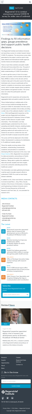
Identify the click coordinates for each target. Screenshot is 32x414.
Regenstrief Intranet (25, 408)
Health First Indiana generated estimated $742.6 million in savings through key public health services (18, 252)
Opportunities (5, 363)
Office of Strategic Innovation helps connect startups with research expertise (18, 260)
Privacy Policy (6, 408)
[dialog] (30, 2)
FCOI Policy (15, 408)
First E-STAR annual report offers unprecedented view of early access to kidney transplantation (18, 269)
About (3, 365)
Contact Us (19, 364)
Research (4, 357)
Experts (3, 360)
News (3, 368)
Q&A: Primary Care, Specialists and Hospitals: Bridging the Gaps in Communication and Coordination (18, 278)
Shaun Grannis (5, 154)
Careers (18, 357)
